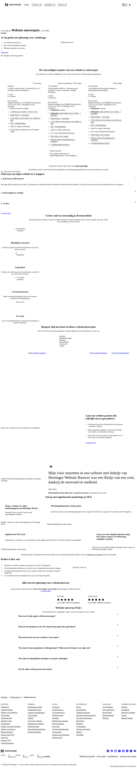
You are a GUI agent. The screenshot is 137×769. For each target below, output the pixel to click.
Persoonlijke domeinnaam (36, 729)
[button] (68, 178)
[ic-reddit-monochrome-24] (127, 751)
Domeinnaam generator (60, 721)
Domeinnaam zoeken (35, 707)
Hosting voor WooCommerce (11, 726)
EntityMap (79, 735)
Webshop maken (57, 715)
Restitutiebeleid (113, 756)
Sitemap (79, 732)
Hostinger (4, 697)
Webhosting (5, 707)
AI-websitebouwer (58, 713)
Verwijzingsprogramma (84, 718)
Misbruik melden (127, 718)
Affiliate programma (83, 713)
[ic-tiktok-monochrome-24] (131, 751)
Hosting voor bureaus (8, 729)
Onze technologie (108, 710)
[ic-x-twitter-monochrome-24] (119, 751)
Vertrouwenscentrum (83, 729)
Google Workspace (7, 743)
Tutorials (124, 707)
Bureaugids (80, 721)
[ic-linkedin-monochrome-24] (108, 751)
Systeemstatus (81, 726)
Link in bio (56, 726)
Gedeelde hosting (7, 710)
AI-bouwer (56, 707)
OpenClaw (4, 738)
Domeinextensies (33, 726)
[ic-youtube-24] (123, 751)
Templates (55, 718)
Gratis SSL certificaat (35, 721)
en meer (47, 756)
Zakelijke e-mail (6, 721)
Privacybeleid (101, 756)
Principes (105, 718)
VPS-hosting (5, 715)
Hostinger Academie (128, 713)
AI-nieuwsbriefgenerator (60, 729)
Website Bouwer (57, 710)
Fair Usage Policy (81, 166)
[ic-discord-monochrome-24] (135, 751)
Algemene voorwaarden (94, 555)
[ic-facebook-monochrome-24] (111, 751)
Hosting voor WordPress (9, 713)
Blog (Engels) (107, 713)
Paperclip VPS (6, 740)
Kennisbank (125, 710)
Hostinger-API (57, 738)
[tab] (65, 336)
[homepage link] (13, 4)
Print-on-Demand (58, 724)
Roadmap (79, 724)
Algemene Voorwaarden (128, 756)
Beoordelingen (81, 710)
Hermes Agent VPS (7, 735)
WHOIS (30, 718)
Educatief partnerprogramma (85, 715)
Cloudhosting (5, 724)
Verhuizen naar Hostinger (60, 735)
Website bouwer (15, 697)
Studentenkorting (108, 715)
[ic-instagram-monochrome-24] (115, 751)
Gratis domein (32, 715)
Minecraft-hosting (7, 732)
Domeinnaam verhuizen (36, 724)
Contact (124, 715)
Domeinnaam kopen (34, 710)
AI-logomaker (57, 732)
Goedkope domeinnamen (36, 713)
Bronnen (61, 5)
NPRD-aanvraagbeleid (87, 756)
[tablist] (65, 341)
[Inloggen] (130, 5)
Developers (48, 5)
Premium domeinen (34, 732)
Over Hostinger (107, 707)
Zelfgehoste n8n (6, 718)
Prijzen (26, 5)
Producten (35, 5)
